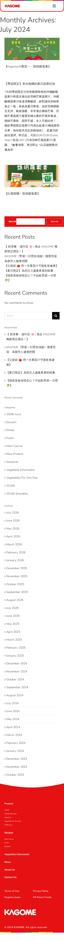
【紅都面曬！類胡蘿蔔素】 (22, 194)
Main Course (14, 446)
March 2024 (14, 735)
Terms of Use (11, 891)
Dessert (11, 422)
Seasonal (12, 462)
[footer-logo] (20, 910)
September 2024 (17, 687)
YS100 (10, 486)
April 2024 (13, 727)
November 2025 (16, 576)
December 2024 (16, 663)
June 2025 (13, 616)
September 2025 (17, 592)
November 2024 (16, 671)
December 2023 (16, 759)
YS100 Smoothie (17, 494)
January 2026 (15, 560)
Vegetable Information (20, 470)
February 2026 (16, 552)
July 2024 (12, 703)
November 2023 (16, 767)
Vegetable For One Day (12, 821)
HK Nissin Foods (42, 897)
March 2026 (14, 544)
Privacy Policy (40, 891)
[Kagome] (12, 6)
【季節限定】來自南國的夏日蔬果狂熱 (29, 84)
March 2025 (14, 640)
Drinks (10, 430)
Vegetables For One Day (22, 478)
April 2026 (13, 536)
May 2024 (12, 719)
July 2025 (12, 608)
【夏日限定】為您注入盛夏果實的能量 (28, 271)
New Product (14, 454)
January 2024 (15, 751)
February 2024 (16, 743)
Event (10, 438)
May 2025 (12, 624)
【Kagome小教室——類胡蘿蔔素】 (27, 66)
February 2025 (16, 648)
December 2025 (16, 568)
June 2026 (13, 521)
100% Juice (13, 414)
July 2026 (12, 513)
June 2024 (13, 711)
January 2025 (15, 656)
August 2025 (14, 600)
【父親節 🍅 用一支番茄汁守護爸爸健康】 (31, 266)
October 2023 (15, 775)
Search (12, 221)
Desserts (7, 846)
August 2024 (14, 695)
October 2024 (15, 679)
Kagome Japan (12, 897)
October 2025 (15, 584)
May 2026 (12, 529)
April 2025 (13, 632)
